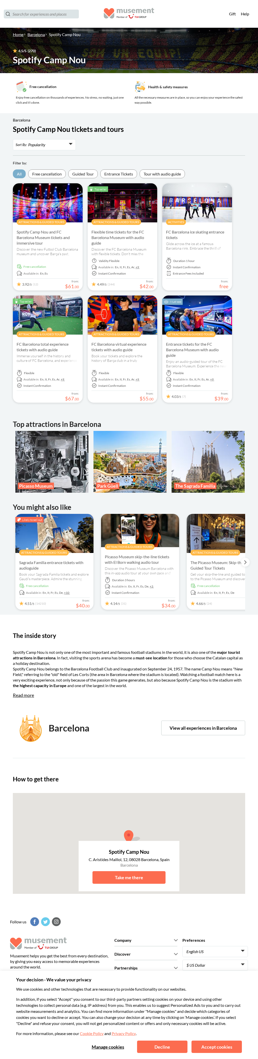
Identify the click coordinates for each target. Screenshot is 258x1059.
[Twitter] (45, 921)
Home (18, 34)
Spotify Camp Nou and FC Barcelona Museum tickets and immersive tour (43, 237)
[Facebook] (34, 921)
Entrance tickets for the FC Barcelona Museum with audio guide (192, 350)
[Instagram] (56, 921)
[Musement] (129, 14)
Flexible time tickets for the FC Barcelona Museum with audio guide (117, 237)
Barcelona (36, 34)
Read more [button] (23, 695)
